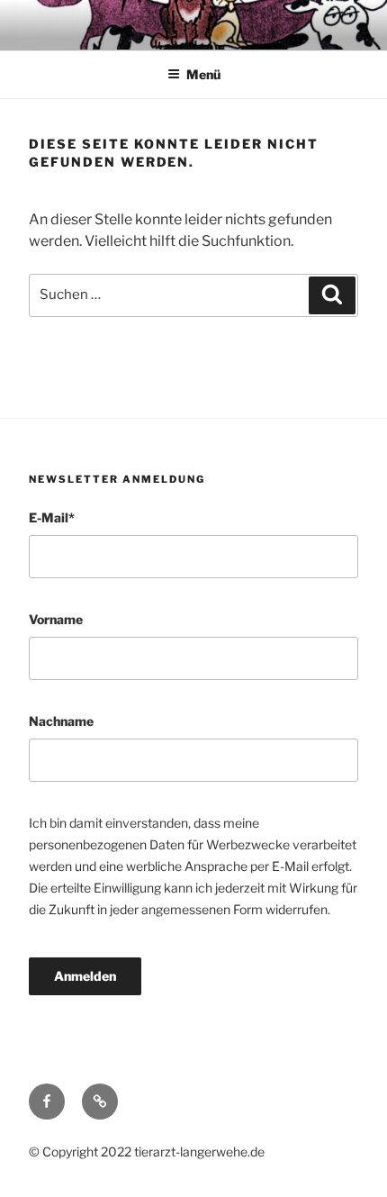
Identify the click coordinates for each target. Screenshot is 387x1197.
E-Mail (52, 517)
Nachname (61, 721)
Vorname (56, 619)
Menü (203, 74)
